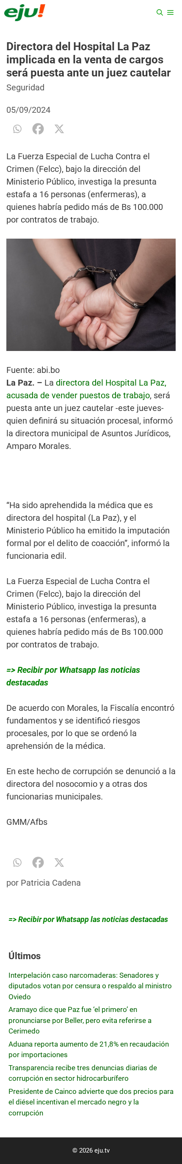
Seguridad (25, 87)
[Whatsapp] (17, 128)
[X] (59, 128)
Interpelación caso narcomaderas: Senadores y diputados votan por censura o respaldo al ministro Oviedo (90, 986)
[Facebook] (38, 128)
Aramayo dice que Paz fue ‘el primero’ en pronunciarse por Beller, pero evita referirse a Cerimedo (80, 1020)
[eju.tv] (24, 12)
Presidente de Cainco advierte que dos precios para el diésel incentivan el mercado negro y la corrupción (91, 1102)
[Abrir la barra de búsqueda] (159, 12)
